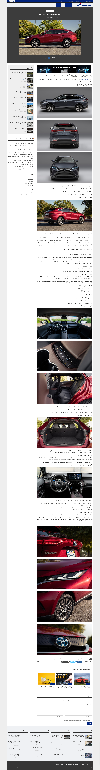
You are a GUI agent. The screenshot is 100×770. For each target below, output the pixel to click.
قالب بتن (31, 187)
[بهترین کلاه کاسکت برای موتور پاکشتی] (30, 99)
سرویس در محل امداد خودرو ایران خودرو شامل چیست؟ (18, 85)
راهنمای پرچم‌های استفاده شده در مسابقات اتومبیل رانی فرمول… (14, 743)
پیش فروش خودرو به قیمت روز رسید (25, 169)
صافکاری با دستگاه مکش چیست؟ (19, 110)
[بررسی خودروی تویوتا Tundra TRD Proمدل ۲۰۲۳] (82, 679)
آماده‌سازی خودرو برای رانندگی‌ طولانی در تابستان (14, 755)
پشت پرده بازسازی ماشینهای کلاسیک (36, 754)
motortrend (87, 524)
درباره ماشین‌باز (88, 1)
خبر (63, 5)
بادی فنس (31, 190)
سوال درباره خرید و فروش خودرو (74, 1)
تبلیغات (66, 1)
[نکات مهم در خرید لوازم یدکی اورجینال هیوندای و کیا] (30, 124)
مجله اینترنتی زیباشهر (29, 183)
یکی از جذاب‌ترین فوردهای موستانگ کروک (36, 742)
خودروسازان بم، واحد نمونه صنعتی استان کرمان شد (22, 143)
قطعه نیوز (31, 181)
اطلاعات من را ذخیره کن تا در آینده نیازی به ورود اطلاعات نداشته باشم (77, 720)
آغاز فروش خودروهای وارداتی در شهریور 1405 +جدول (22, 160)
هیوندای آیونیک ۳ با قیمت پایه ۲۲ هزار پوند (24, 167)
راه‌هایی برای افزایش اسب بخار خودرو (79, 742)
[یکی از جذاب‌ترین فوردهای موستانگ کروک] (46, 743)
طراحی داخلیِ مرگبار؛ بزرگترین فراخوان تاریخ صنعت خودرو (21, 152)
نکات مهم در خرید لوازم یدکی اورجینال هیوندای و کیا (18, 123)
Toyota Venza (75, 659)
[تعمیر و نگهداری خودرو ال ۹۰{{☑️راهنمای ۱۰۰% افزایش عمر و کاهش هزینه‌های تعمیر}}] (30, 80)
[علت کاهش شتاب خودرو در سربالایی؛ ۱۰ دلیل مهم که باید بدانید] (30, 74)
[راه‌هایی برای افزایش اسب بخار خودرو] (88, 743)
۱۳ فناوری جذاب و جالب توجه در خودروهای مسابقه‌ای (14, 736)
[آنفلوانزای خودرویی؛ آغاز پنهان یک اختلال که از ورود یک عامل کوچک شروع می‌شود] (30, 118)
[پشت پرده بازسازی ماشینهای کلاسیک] (46, 755)
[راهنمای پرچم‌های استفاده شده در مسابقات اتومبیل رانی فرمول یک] (24, 743)
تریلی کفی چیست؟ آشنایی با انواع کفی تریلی (18, 104)
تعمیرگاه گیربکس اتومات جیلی (27, 194)
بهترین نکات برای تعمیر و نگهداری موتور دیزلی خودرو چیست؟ (79, 755)
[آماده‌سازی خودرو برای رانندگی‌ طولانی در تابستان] (24, 756)
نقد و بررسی (68, 5)
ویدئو (35, 5)
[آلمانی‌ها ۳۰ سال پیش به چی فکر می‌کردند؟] (46, 749)
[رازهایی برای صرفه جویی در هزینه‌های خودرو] (46, 679)
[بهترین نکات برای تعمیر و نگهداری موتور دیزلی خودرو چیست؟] (88, 755)
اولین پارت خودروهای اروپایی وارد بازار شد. (57, 749)
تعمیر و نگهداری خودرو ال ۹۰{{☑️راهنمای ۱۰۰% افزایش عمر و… (18, 79)
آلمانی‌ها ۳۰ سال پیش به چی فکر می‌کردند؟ (36, 748)
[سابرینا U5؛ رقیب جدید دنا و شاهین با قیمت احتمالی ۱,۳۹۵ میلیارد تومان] (30, 130)
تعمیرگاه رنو (30, 185)
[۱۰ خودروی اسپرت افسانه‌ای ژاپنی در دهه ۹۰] (46, 737)
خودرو (62, 659)
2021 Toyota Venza (85, 659)
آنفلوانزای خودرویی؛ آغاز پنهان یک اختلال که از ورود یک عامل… (18, 116)
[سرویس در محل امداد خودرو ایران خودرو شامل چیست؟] (30, 86)
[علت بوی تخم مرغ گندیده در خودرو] (88, 749)
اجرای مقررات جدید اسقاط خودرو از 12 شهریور (23, 154)
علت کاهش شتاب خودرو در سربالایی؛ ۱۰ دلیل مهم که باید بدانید (18, 73)
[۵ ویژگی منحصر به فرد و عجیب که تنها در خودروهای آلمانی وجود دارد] (64, 679)
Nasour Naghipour (16, 767)
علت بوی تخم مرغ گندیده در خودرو (79, 748)
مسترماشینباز (51, 659)
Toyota (80, 659)
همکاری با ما (62, 1)
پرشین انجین (30, 179)
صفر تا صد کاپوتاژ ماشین (58, 754)
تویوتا (71, 659)
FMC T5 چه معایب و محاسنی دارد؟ (57, 742)
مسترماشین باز (85, 79)
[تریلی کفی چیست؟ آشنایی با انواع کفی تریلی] (30, 105)
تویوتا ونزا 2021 (66, 659)
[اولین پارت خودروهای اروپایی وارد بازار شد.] (67, 750)
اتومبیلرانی (40, 5)
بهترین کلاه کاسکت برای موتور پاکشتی (18, 97)
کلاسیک (53, 5)
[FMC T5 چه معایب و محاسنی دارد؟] (67, 743)
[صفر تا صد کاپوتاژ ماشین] (67, 756)
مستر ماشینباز (57, 659)
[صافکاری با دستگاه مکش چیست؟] (30, 111)
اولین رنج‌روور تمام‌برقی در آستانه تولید (25, 150)
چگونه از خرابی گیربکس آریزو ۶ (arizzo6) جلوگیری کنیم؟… (18, 92)
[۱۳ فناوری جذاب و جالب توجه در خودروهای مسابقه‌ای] (24, 737)
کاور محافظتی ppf (29, 192)
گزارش (58, 5)
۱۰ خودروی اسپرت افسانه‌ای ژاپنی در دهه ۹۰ (36, 736)
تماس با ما (83, 1)
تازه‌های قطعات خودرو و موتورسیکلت (24, 139)
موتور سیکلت (47, 5)
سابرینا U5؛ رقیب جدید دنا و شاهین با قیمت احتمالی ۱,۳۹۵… (18, 129)
